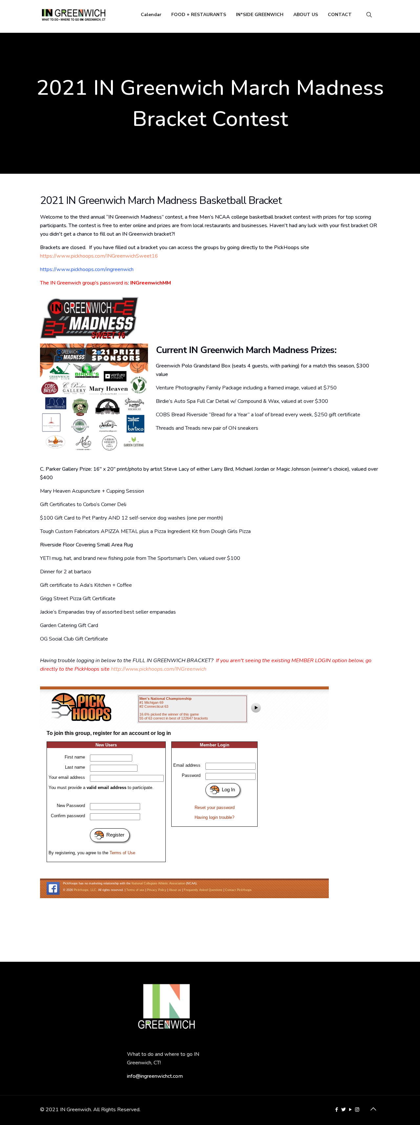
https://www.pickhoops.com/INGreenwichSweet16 (99, 256)
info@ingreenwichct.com (155, 1076)
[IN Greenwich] (73, 15)
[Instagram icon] (357, 1109)
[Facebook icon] (336, 1109)
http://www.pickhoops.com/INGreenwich (158, 669)
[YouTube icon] (350, 1109)
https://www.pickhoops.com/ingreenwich (87, 269)
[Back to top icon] (373, 1109)
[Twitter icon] (343, 1109)
